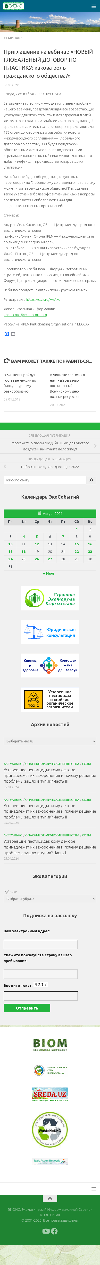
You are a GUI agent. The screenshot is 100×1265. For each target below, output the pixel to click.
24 (10, 559)
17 (10, 551)
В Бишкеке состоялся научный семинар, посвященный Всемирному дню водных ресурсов (67, 386)
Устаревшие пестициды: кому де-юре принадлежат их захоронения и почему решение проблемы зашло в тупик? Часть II (50, 811)
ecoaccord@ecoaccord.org (25, 315)
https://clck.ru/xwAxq (43, 299)
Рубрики (10, 892)
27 (50, 559)
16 (90, 544)
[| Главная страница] (17, 6)
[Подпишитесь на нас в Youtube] (45, 1251)
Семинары (14, 38)
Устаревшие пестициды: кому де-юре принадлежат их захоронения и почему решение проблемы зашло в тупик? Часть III (50, 775)
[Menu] (94, 6)
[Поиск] (91, 480)
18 (23, 551)
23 (90, 551)
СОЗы (86, 763)
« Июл (48, 573)
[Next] (58, 1074)
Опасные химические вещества (52, 763)
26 (37, 559)
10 (10, 544)
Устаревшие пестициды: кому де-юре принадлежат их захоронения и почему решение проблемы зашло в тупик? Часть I (50, 847)
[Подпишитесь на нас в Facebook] (54, 1251)
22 (77, 551)
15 (77, 544)
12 (37, 544)
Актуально (13, 763)
